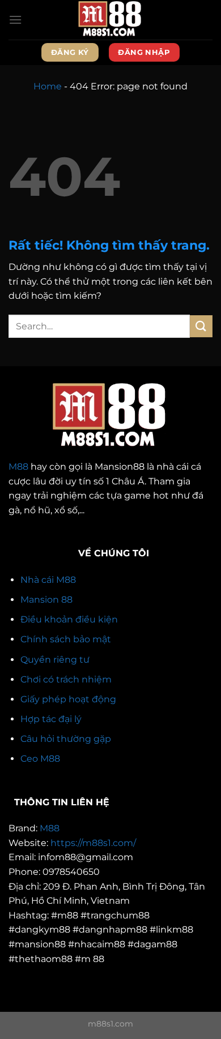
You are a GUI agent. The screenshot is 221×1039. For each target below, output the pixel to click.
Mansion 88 (46, 599)
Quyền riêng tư (55, 659)
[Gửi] (201, 326)
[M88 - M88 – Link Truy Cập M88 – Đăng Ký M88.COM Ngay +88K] (110, 19)
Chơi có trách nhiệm (66, 679)
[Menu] (15, 19)
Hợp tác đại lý (51, 719)
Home (47, 86)
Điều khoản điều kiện (69, 619)
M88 (18, 466)
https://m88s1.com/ (93, 843)
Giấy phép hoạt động (68, 699)
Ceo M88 (40, 758)
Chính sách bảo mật (65, 639)
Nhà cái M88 (48, 579)
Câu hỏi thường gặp (65, 738)
